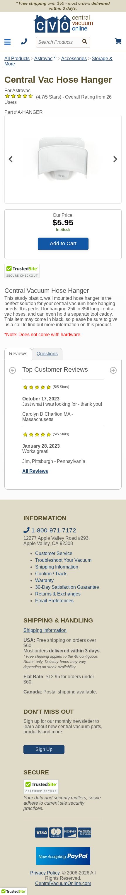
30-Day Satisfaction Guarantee (67, 587)
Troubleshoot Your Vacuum (63, 560)
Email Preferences (54, 600)
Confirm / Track (51, 573)
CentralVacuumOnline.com (63, 883)
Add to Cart (63, 243)
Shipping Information (56, 566)
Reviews (18, 353)
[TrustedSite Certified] (22, 271)
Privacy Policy (45, 872)
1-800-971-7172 (53, 530)
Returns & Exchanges (58, 593)
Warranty (44, 580)
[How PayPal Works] (63, 863)
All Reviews (35, 471)
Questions (47, 353)
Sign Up (43, 749)
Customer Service (53, 553)
